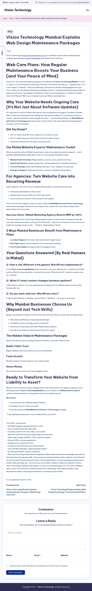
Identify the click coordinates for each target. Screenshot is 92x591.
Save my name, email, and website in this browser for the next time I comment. (39, 566)
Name (9, 555)
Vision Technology (18, 10)
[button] (2, 52)
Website (64, 555)
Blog (10, 31)
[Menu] (87, 10)
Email (37, 555)
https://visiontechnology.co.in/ (34, 55)
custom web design (33, 58)
